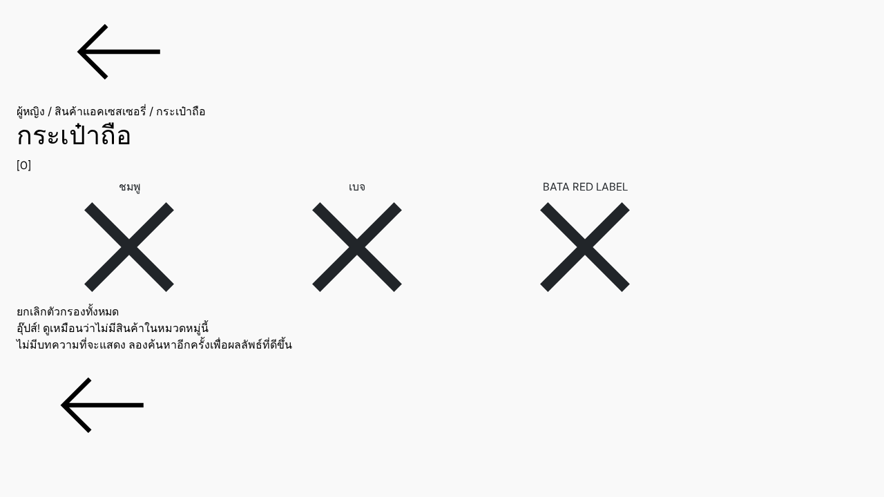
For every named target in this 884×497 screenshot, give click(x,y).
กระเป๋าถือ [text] (181, 111)
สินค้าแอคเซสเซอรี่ (100, 111)
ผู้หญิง (31, 111)
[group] (442, 147)
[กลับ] (442, 52)
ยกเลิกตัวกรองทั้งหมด (68, 311)
